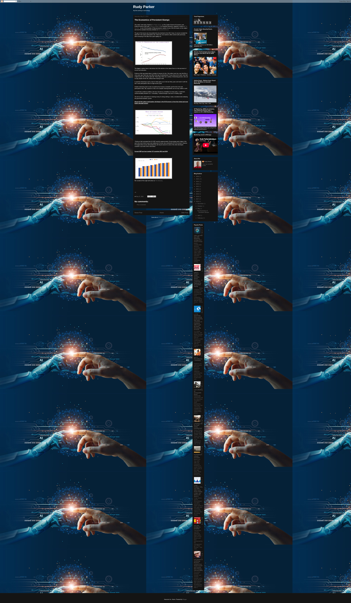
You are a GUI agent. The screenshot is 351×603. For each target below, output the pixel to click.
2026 (197, 176)
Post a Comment (141, 204)
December (201, 203)
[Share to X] (152, 196)
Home (162, 212)
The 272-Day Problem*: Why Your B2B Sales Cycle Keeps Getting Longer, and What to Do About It (198, 487)
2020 (197, 191)
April (199, 215)
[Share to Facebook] (153, 196)
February (200, 218)
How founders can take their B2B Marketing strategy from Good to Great (198, 234)
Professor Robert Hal (155, 26)
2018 (197, 196)
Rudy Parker (144, 7)
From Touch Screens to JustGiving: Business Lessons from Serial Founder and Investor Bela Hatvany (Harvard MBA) (198, 561)
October (200, 206)
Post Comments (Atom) (165, 217)
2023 (197, 184)
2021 (197, 189)
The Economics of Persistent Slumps (203, 211)
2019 (197, 194)
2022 (197, 186)
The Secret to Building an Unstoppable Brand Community (198, 389)
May (199, 208)
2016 (197, 201)
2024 (197, 181)
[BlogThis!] (150, 196)
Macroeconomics (163, 29)
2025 (197, 179)
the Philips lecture (157, 24)
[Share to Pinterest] (155, 196)
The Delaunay (159, 180)
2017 (197, 199)
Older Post (184, 212)
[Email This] (148, 196)
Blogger (185, 599)
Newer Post (138, 212)
